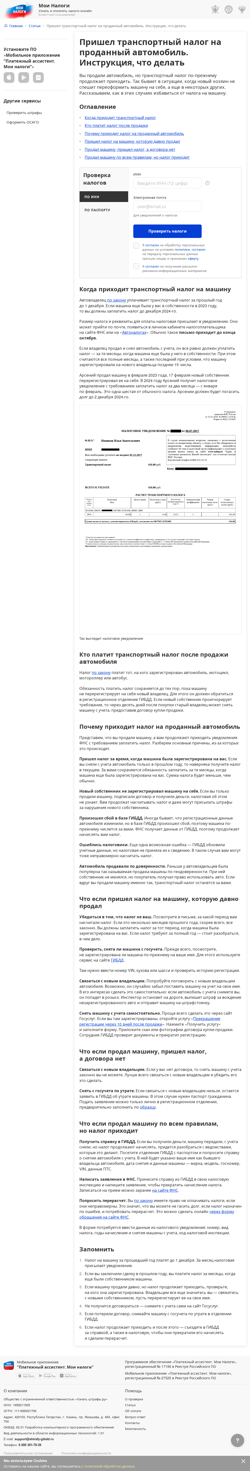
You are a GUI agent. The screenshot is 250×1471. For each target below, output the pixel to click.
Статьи (35, 26)
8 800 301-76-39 (30, 1444)
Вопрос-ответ (135, 1417)
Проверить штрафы (24, 112)
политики (182, 249)
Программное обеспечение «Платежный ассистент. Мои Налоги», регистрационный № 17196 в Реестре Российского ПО (181, 1364)
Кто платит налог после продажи (116, 125)
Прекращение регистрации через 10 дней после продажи (149, 1021)
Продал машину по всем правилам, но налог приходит (137, 157)
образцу (148, 1107)
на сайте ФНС (165, 1190)
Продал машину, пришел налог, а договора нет (130, 149)
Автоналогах (134, 332)
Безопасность (135, 1428)
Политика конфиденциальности (86, 1453)
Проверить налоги (167, 231)
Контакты (132, 1423)
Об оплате (133, 1411)
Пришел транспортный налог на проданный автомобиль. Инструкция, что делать (116, 26)
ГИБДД (117, 960)
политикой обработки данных (109, 1466)
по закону (116, 300)
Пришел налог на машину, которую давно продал (132, 141)
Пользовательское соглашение (28, 1453)
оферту (193, 258)
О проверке (134, 1399)
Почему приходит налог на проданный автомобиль (134, 133)
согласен (152, 245)
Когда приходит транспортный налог (120, 117)
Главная (16, 26)
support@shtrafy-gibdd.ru (34, 1439)
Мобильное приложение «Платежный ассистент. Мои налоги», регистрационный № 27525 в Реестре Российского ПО (178, 1376)
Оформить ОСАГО (23, 121)
